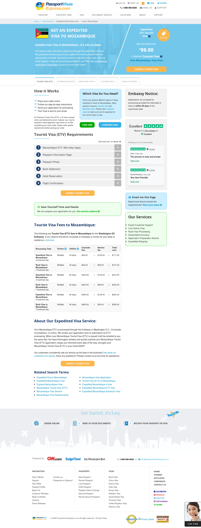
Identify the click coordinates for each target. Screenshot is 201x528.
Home (36, 21)
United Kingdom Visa (118, 503)
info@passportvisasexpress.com (155, 459)
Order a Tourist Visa (146, 69)
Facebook (160, 491)
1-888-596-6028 (127, 459)
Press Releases (39, 503)
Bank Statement (49, 169)
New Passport (85, 477)
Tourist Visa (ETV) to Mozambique (98, 380)
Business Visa (89, 108)
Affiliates (159, 478)
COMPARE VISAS (110, 124)
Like (151, 3)
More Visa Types (86, 81)
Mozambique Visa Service (49, 391)
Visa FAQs (36, 483)
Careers (35, 500)
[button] (193, 514)
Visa (82, 15)
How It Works (38, 477)
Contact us (58, 477)
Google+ (160, 494)
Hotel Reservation (50, 176)
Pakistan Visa (114, 493)
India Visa (113, 487)
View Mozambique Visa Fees (146, 60)
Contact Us (160, 484)
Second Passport (86, 493)
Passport (43, 15)
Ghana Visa (114, 483)
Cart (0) (134, 3)
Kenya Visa (113, 490)
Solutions (125, 15)
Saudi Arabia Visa (116, 496)
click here (49, 240)
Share (163, 3)
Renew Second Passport (89, 496)
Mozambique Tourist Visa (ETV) (52, 387)
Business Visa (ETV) (66, 81)
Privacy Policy (101, 518)
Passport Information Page (55, 154)
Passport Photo (49, 161)
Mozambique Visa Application (96, 377)
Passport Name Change (89, 490)
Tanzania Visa (115, 500)
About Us (36, 490)
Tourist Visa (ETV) (45, 81)
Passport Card (64, 15)
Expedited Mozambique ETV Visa (98, 387)
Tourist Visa (103, 106)
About (142, 15)
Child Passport (85, 487)
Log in (121, 3)
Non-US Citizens (129, 81)
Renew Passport (86, 480)
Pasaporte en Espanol (62, 480)
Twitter (159, 498)
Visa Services (47, 21)
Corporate (159, 481)
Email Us (147, 7)
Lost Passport (85, 483)
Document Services (102, 15)
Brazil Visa (113, 477)
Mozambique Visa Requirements (52, 394)
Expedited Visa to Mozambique (52, 377)
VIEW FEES (87, 124)
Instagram (161, 501)
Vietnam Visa (114, 506)
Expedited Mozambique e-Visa (97, 384)
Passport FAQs (38, 487)
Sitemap (158, 474)
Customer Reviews (40, 493)
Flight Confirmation (50, 183)
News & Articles (39, 496)
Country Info (107, 81)
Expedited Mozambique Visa (51, 380)
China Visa (113, 480)
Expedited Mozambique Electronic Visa (101, 391)
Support (161, 7)
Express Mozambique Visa (50, 384)
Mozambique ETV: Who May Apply (59, 147)
